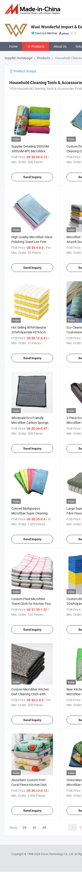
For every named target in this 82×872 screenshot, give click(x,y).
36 (34, 827)
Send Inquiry (32, 177)
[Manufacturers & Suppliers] (33, 9)
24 (24, 827)
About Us (60, 46)
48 (44, 827)
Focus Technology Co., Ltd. (57, 854)
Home (13, 46)
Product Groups (24, 71)
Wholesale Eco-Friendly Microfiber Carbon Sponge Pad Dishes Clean (29, 422)
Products (37, 46)
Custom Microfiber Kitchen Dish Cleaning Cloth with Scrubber (30, 694)
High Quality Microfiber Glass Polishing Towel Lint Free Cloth (31, 242)
